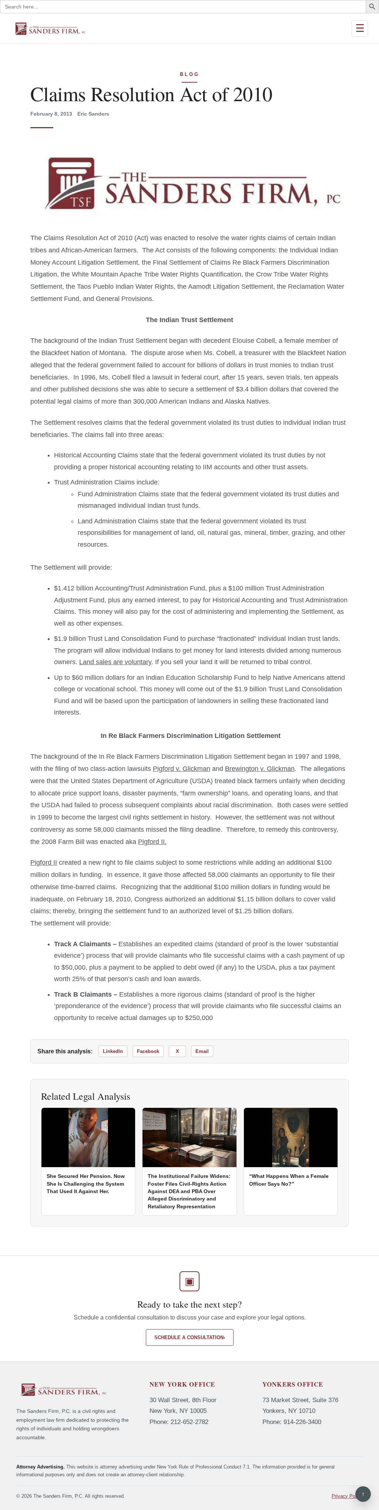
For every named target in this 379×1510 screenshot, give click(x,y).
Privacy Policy (347, 1496)
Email (202, 1051)
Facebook (148, 1051)
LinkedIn (113, 1051)
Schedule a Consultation (189, 1337)
